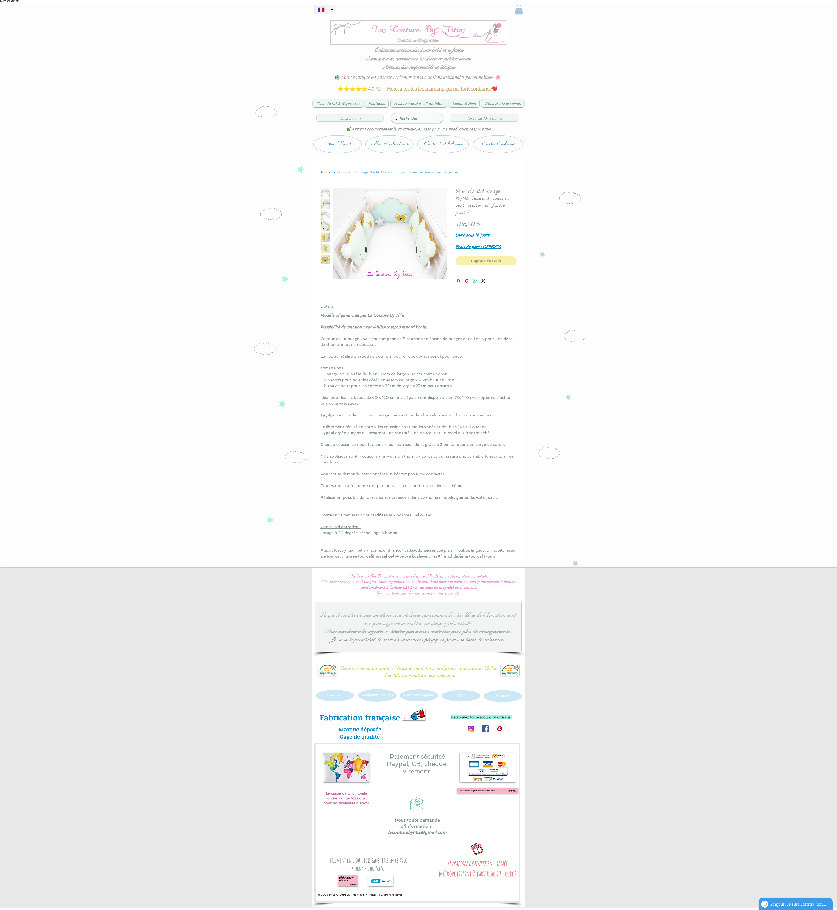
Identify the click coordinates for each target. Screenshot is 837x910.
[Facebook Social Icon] (485, 728)
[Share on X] (483, 280)
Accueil (326, 172)
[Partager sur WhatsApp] (475, 280)
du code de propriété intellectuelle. (448, 587)
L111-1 (410, 588)
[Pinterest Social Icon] (499, 728)
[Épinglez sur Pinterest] (466, 280)
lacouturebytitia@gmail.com (417, 832)
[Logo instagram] (471, 728)
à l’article (394, 587)
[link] (519, 9)
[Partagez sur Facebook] (458, 280)
